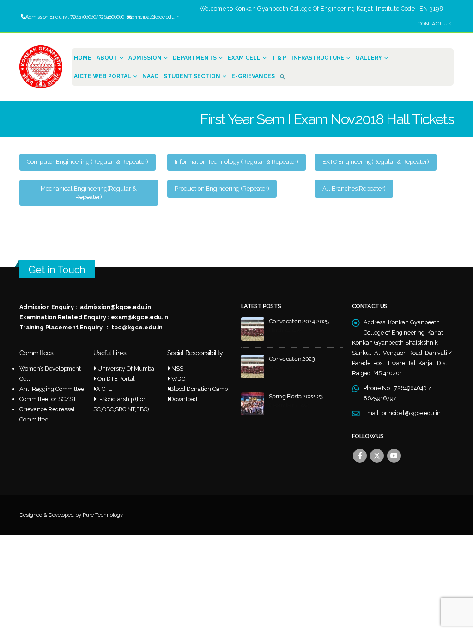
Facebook (360, 456)
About (107, 58)
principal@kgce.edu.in (411, 412)
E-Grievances (253, 76)
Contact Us (434, 24)
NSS (177, 368)
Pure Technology (103, 515)
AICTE (104, 388)
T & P (279, 58)
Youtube (394, 456)
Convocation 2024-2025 (299, 321)
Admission (145, 58)
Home (82, 58)
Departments (195, 58)
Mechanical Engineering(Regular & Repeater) (89, 192)
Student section (192, 76)
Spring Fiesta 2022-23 (296, 396)
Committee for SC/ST (47, 399)
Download (183, 399)
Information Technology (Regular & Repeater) (236, 161)
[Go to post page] (252, 328)
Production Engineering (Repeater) (222, 188)
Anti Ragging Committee (51, 388)
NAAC (150, 76)
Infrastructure (317, 58)
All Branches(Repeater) (354, 188)
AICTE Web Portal (102, 76)
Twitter (377, 456)
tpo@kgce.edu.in (137, 327)
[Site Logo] (40, 66)
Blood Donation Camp (199, 388)
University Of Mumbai (126, 368)
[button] (284, 76)
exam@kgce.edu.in (139, 317)
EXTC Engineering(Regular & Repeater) (375, 161)
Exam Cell (244, 58)
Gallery (368, 58)
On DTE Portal (116, 378)
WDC (178, 378)
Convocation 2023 (292, 358)
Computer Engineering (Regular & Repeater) (87, 161)
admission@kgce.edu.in (115, 307)
